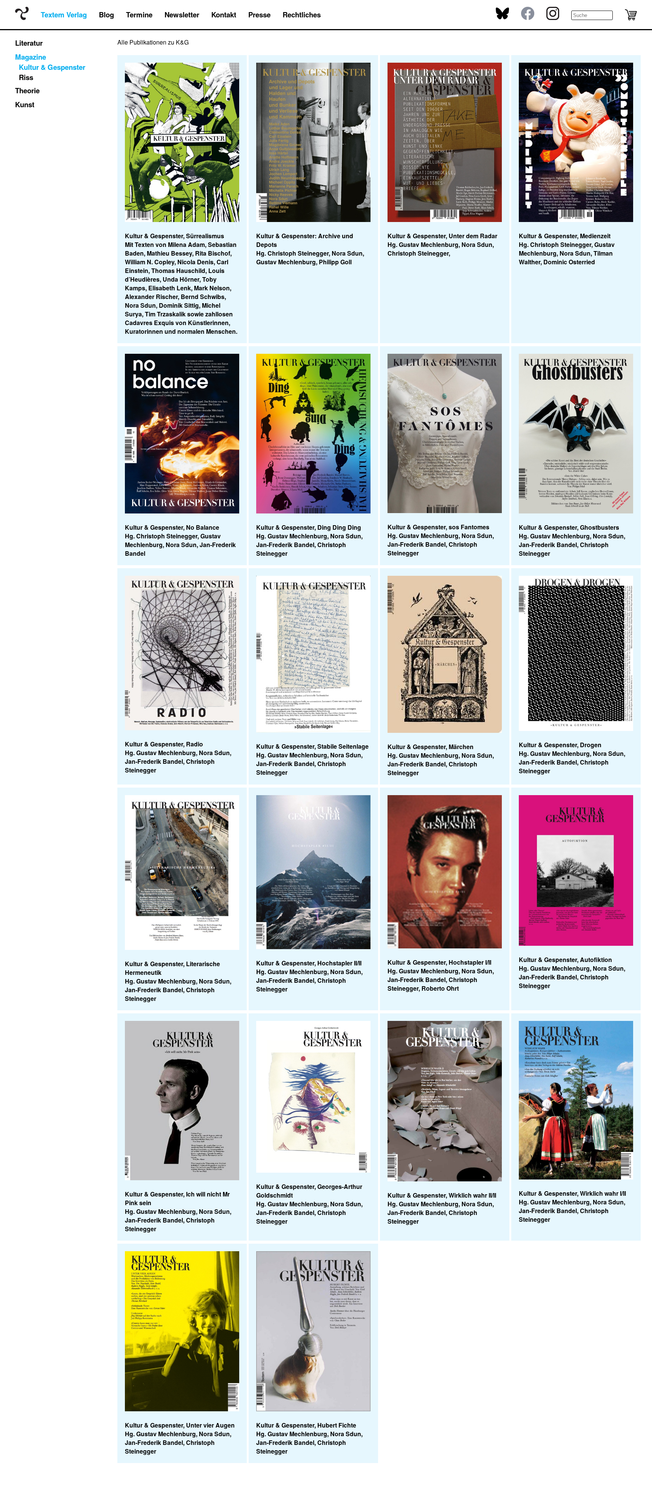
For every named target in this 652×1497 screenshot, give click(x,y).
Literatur (29, 43)
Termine (139, 14)
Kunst (24, 104)
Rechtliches (302, 14)
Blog (106, 14)
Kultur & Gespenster (52, 67)
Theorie (27, 90)
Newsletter (182, 14)
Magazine (30, 57)
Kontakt (223, 14)
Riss (26, 77)
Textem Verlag (64, 14)
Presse (259, 14)
